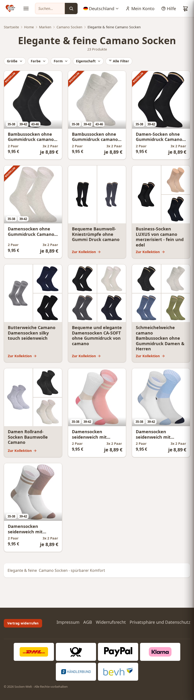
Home (29, 27)
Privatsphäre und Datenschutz (160, 622)
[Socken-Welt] (10, 8)
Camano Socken (69, 27)
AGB (87, 622)
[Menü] (26, 8)
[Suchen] (71, 8)
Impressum (68, 622)
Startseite (11, 27)
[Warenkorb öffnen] (185, 8)
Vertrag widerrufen (23, 623)
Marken (45, 27)
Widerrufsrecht (111, 622)
